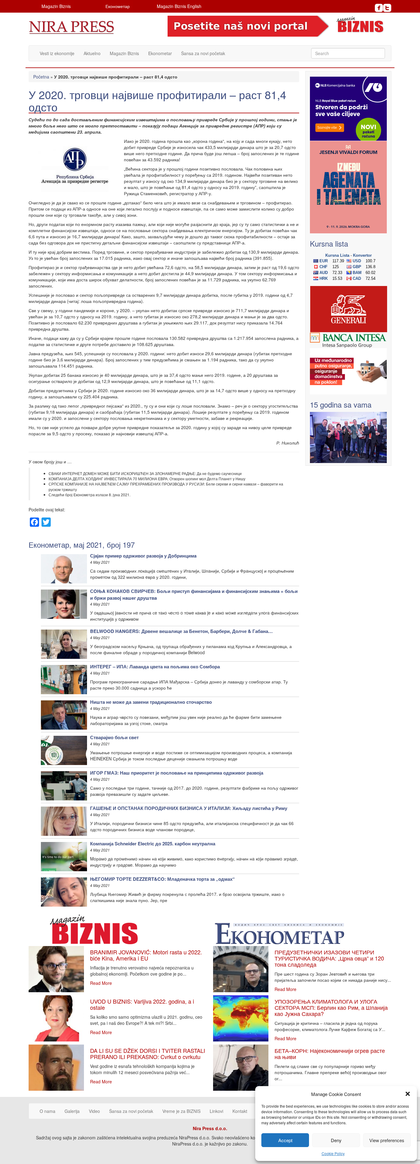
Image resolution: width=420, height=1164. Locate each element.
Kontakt (239, 1111)
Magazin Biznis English (179, 6)
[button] (408, 1094)
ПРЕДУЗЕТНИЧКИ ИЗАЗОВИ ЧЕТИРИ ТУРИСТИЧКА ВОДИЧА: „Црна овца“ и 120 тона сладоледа (329, 958)
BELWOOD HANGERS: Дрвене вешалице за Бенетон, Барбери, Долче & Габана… (181, 631)
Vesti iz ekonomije (57, 53)
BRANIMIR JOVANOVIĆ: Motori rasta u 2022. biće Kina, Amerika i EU (146, 955)
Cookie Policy (333, 1153)
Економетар (117, 6)
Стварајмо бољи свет (114, 737)
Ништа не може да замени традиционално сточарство (151, 702)
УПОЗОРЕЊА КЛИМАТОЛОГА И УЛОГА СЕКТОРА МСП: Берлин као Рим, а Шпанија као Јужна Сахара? (331, 1007)
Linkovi (216, 1111)
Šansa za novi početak (203, 53)
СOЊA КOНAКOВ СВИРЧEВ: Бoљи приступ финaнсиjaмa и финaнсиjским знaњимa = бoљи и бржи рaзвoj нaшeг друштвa (194, 594)
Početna (41, 77)
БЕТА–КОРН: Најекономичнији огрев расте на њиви (330, 1053)
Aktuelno (92, 53)
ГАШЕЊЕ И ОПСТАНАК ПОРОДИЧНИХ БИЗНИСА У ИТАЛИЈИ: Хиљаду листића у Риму (188, 808)
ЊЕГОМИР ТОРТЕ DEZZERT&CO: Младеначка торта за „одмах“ (162, 879)
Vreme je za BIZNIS (181, 1111)
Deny (336, 1140)
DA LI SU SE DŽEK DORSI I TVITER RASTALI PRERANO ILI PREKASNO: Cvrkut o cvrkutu (147, 1053)
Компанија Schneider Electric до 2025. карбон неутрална (152, 843)
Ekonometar (160, 53)
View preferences (386, 1140)
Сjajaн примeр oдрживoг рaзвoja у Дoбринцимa (143, 555)
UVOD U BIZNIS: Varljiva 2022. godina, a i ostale (142, 1004)
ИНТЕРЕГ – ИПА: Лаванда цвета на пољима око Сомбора (155, 666)
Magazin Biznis (56, 6)
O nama (47, 1111)
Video (94, 1111)
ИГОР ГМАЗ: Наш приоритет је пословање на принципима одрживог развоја (176, 772)
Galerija (72, 1111)
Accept (285, 1140)
